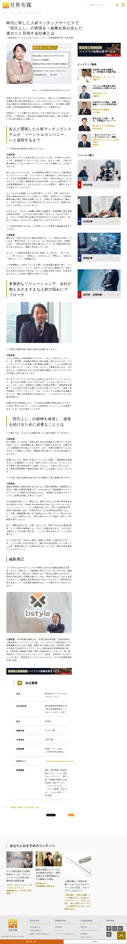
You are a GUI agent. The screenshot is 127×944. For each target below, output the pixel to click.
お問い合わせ (86, 937)
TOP (6, 13)
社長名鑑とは (35, 927)
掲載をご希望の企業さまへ (40, 934)
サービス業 (16, 13)
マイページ (59, 930)
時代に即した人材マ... (34, 13)
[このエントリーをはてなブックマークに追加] (120, 928)
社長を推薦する (36, 930)
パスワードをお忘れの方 (64, 934)
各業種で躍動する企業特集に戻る (25, 807)
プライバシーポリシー (89, 930)
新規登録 (32, 942)
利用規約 (84, 934)
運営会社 (84, 927)
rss (71, 815)
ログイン (95, 942)
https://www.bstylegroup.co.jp (60, 761)
